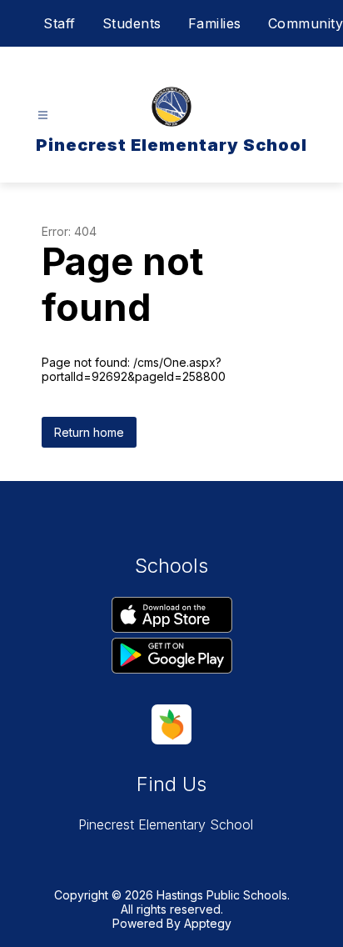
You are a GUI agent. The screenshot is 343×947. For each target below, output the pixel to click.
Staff (59, 23)
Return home (89, 432)
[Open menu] (42, 115)
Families (214, 23)
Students (132, 23)
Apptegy (207, 923)
